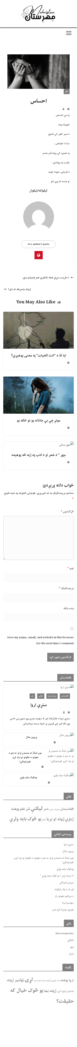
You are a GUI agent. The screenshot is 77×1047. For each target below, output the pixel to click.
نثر (32, 696)
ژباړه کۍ (62, 991)
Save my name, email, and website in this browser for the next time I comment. (40, 640)
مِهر (72, 947)
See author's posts (38, 244)
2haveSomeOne (64, 933)
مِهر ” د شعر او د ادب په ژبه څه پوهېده (38, 455)
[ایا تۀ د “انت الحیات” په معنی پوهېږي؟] (38, 315)
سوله (43, 980)
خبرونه (57, 809)
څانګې (70, 940)
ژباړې (69, 819)
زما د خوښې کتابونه (53, 980)
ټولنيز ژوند (15, 980)
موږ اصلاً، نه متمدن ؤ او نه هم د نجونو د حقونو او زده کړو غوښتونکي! (25, 757)
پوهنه (15, 808)
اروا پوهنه (67, 980)
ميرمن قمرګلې (66, 882)
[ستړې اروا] (38, 687)
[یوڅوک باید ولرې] (63, 779)
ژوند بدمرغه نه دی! (19, 289)
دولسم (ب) (68, 903)
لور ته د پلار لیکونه (64, 889)
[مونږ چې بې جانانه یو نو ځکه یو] (38, 380)
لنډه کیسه (37, 980)
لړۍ (28, 979)
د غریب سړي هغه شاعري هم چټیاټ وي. (45, 277)
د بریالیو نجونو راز (64, 896)
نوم (70, 568)
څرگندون (67, 511)
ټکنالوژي (70, 991)
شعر (46, 809)
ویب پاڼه (68, 608)
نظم (66, 91)
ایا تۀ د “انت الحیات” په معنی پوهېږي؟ (38, 355)
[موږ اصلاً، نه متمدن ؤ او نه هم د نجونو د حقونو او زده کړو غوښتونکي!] (60, 759)
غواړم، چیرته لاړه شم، (63, 909)
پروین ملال (31, 737)
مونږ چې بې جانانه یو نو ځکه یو (38, 420)
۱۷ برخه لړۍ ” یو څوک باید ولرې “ (57, 875)
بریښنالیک (66, 588)
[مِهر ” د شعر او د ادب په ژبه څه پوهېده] (66, 445)
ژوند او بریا (52, 696)
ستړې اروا (38, 705)
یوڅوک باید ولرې (28, 777)
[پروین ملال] (66, 739)
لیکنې (41, 696)
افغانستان (64, 696)
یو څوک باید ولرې (25, 818)
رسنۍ (51, 809)
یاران (71, 953)
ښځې (44, 819)
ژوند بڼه (50, 990)
